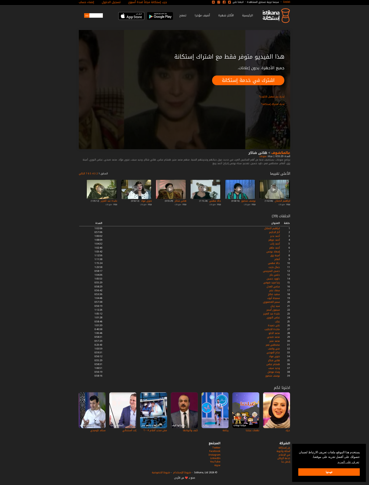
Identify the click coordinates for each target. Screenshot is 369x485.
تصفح (182, 15)
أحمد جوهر (274, 239)
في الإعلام (284, 454)
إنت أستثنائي (129, 430)
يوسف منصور (248, 200)
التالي (82, 173)
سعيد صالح (274, 294)
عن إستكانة (284, 447)
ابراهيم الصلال (282, 200)
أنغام (277, 259)
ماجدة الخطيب (272, 329)
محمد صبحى (273, 336)
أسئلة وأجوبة (283, 451)
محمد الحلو (274, 333)
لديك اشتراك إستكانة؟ (272, 104)
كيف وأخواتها (190, 430)
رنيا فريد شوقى (271, 282)
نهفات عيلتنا (252, 430)
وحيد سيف (274, 368)
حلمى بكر (275, 274)
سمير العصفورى (271, 301)
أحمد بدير (275, 236)
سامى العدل (273, 286)
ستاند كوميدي (98, 430)
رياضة (226, 430)
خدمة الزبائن (283, 458)
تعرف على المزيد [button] (348, 462)
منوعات (262, 156)
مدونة (217, 465)
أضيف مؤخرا (202, 15)
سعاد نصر (274, 290)
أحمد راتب (275, 243)
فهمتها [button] (329, 471)
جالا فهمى (214, 200)
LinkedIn (215, 458)
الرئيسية (247, 15)
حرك (288, 430)
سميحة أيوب (273, 298)
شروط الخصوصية (161, 472)
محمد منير (274, 341)
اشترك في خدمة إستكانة (248, 80)
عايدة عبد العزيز (108, 200)
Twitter (216, 447)
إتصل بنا (285, 461)
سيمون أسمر (273, 309)
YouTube (215, 461)
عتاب (277, 321)
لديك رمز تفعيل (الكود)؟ (271, 96)
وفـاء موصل (274, 371)
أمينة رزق (275, 255)
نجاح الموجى (273, 352)
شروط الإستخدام (182, 472)
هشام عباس (273, 364)
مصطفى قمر (273, 344)
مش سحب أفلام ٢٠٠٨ (155, 430)
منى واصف (274, 348)
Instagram (214, 454)
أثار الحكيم (274, 232)
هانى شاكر (180, 200)
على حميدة (274, 325)
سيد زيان (275, 306)
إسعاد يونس (273, 251)
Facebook (214, 451)
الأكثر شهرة (226, 15)
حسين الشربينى (271, 271)
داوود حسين (273, 278)
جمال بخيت (274, 267)
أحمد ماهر (274, 247)
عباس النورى (273, 317)
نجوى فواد (146, 200)
